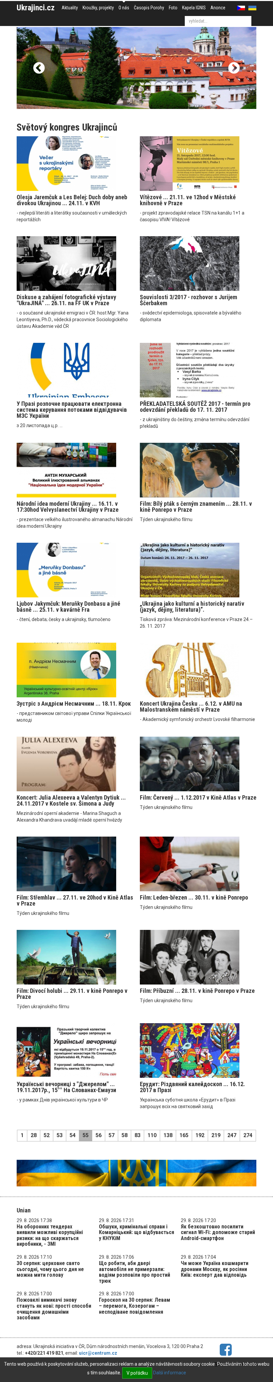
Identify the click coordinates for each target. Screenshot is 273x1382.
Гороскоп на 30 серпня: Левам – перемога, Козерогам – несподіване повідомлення (134, 1306)
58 (125, 1135)
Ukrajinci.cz (36, 7)
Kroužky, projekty (98, 7)
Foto (173, 7)
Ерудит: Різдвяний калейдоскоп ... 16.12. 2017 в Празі (192, 1086)
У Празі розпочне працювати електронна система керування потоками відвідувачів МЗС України (72, 409)
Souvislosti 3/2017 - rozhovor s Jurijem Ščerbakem (188, 300)
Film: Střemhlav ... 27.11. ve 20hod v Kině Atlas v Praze (75, 900)
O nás (124, 7)
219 (215, 1135)
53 (60, 1135)
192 (199, 1135)
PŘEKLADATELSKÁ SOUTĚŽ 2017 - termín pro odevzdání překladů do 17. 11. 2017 (195, 406)
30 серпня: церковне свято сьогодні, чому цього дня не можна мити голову (50, 1269)
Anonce (217, 7)
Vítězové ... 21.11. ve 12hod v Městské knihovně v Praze (188, 200)
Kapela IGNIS (194, 7)
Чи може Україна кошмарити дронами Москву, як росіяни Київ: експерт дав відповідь (214, 1269)
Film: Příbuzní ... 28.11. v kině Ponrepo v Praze (197, 990)
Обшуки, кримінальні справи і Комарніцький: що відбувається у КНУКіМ (136, 1232)
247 (231, 1135)
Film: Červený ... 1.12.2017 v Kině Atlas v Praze (198, 797)
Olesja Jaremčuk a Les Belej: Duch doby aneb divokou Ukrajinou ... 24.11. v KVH (72, 200)
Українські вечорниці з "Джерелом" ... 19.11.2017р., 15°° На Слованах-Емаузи (66, 1086)
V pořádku (137, 1373)
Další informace (169, 1372)
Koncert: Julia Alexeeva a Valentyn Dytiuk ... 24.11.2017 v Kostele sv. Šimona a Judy (71, 800)
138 (167, 1135)
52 (47, 1135)
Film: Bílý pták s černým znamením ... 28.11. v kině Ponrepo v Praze (196, 506)
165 (183, 1135)
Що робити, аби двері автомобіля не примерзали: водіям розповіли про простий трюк (134, 1272)
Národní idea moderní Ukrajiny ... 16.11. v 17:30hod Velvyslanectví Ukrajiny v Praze (68, 506)
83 (137, 1135)
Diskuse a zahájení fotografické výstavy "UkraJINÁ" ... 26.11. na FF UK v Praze (66, 300)
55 (86, 1135)
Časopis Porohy (149, 7)
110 (151, 1135)
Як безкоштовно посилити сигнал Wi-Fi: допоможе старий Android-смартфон (218, 1232)
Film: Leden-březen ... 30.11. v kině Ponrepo (194, 897)
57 (112, 1135)
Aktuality (70, 7)
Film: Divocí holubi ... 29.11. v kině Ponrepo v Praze (72, 993)
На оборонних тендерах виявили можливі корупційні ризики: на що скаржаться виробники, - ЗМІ (50, 1235)
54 (73, 1135)
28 (34, 1135)
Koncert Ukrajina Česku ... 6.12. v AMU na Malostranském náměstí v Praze (191, 706)
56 (99, 1135)
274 (247, 1135)
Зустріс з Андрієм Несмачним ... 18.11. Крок (74, 703)
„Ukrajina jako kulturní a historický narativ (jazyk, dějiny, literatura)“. (192, 606)
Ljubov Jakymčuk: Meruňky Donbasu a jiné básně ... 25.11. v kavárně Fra (68, 606)
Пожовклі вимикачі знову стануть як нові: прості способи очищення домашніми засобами (54, 1309)
